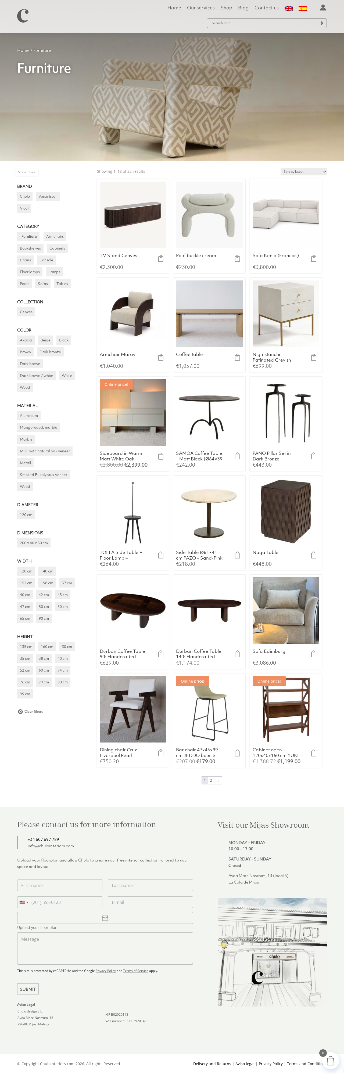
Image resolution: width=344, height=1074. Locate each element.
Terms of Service (135, 971)
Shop (226, 8)
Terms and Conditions (307, 1063)
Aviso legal (245, 1063)
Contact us (267, 8)
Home (174, 8)
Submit (28, 989)
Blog (243, 8)
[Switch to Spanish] (303, 10)
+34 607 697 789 (43, 839)
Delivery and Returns (212, 1063)
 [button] (162, 258)
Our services (201, 8)
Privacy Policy (106, 971)
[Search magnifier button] (322, 23)
